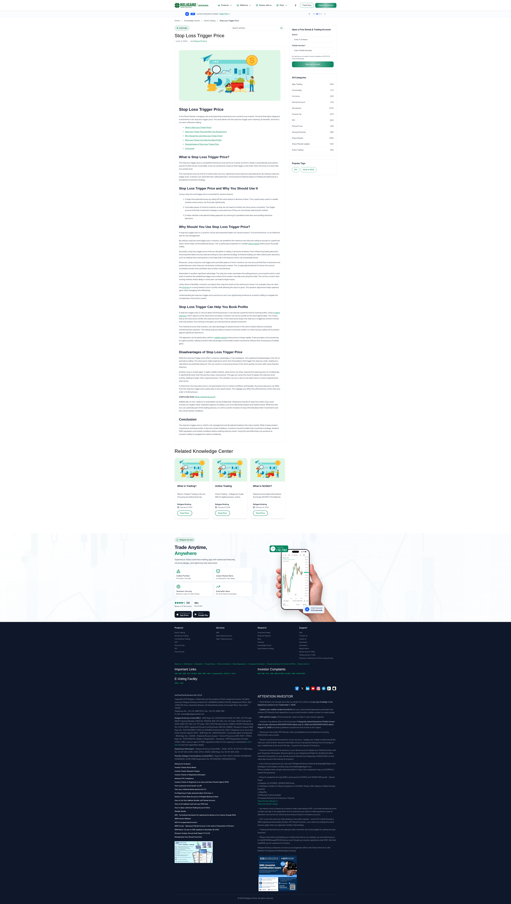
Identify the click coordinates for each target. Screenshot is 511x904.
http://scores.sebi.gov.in (268, 801)
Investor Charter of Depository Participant (190, 775)
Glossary (261, 642)
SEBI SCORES (279, 673)
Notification (188, 664)
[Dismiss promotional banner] (325, 14)
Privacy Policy (210, 664)
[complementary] (255, 688)
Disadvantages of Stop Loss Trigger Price (202, 144)
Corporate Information (257, 664)
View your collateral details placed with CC (190, 789)
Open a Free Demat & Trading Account (311, 29)
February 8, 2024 (186, 507)
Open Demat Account (224, 636)
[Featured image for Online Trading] (229, 470)
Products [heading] (179, 627)
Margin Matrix (304, 648)
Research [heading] (262, 627)
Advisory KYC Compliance (184, 778)
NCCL (234, 673)
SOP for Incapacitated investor (186, 822)
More (282, 5)
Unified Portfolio (183, 576)
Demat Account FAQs (307, 652)
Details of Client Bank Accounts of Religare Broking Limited (196, 797)
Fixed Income (179, 652)
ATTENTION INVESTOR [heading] (275, 696)
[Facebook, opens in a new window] (297, 688)
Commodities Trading (182, 639)
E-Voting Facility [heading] (186, 679)
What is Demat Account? (205, 397)
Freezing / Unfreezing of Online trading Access (316, 658)
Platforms (244, 5)
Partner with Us (303, 664)
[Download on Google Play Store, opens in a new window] (329, 688)
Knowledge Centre (192, 21)
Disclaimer (199, 664)
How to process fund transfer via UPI (188, 786)
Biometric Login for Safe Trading (187, 594)
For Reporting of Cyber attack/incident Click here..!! (194, 793)
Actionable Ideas (223, 591)
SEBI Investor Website (183, 819)
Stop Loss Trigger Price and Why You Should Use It (206, 132)
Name (299, 34)
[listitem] (233, 127)
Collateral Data (217, 673)
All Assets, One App (183, 578)
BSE (180, 673)
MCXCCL (227, 673)
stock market (253, 244)
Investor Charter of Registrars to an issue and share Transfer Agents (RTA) (202, 782)
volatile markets (220, 337)
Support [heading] (303, 627)
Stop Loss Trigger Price (229, 21)
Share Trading (209, 21)
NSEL (204, 673)
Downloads (303, 642)
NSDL (177, 683)
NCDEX (194, 673)
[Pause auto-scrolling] (309, 14)
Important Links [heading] (185, 669)
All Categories (299, 77)
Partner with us (265, 5)
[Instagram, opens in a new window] (318, 688)
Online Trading (223, 486)
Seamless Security (184, 591)
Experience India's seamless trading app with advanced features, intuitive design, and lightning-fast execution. (205, 561)
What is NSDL (308, 169)
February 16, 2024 (262, 507)
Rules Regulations (239, 664)
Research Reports (264, 636)
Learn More (226, 14)
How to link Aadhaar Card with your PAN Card (191, 804)
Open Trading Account (224, 639)
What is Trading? (187, 486)
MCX (188, 673)
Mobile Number (303, 45)
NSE (176, 673)
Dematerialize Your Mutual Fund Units (188, 837)
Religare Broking (184, 504)
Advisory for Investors (183, 764)
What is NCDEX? (262, 486)
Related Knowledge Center (204, 451)
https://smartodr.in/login (268, 804)
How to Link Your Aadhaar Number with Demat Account (195, 800)
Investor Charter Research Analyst (187, 771)
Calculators (303, 645)
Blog (259, 639)
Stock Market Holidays (266, 648)
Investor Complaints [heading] (272, 669)
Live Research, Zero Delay (225, 578)
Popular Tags (298, 163)
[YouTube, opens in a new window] (313, 688)
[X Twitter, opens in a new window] (302, 688)
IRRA (209, 673)
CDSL (182, 683)
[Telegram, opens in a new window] (323, 688)
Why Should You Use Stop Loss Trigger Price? (204, 136)
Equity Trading (180, 633)
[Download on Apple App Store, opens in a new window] (334, 688)
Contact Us (303, 636)
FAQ (300, 633)
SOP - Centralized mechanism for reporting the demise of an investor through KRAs (205, 815)
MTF (176, 642)
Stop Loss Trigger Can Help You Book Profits (203, 140)
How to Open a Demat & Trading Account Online (192, 808)
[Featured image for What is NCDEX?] (267, 470)
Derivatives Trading (181, 636)
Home (177, 21)
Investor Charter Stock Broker (185, 767)
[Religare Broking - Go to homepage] (194, 5)
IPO (295, 169)
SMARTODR (300, 673)
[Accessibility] (295, 5)
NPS (217, 633)
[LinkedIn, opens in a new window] (308, 688)
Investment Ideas (264, 633)
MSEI (199, 673)
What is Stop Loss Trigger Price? (198, 127)
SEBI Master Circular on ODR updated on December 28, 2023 (197, 830)
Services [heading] (220, 627)
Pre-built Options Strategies (226, 594)
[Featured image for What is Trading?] (192, 470)
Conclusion (189, 148)
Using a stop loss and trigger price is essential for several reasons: (206, 194)
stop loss (186, 287)
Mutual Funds (180, 645)
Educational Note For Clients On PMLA (281, 664)
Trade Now (306, 5)
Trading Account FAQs (307, 655)
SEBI (184, 673)
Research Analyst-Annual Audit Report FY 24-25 (192, 833)
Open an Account (325, 5)
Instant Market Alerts (224, 576)
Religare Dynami (186, 540)
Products (225, 5)
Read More (184, 513)
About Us (178, 664)
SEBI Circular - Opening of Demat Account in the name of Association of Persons (204, 826)
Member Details (180, 811)
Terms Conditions (223, 664)
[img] (297, 585)
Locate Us (302, 639)
